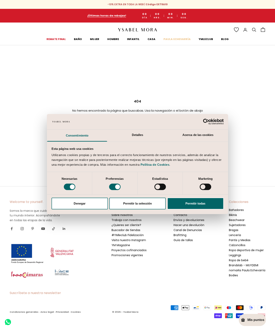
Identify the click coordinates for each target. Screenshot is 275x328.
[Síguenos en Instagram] (22, 229)
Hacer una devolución (189, 225)
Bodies (233, 275)
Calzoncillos (237, 245)
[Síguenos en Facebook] (12, 229)
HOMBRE (113, 39)
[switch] (115, 187)
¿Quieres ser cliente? (126, 225)
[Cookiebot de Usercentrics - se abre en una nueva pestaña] (206, 122)
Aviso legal (47, 312)
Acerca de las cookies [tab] (197, 135)
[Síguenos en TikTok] (54, 229)
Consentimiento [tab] (77, 135)
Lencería (235, 235)
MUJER (94, 39)
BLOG (225, 39)
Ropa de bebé (238, 260)
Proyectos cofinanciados (129, 250)
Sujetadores (237, 225)
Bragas (233, 230)
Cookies (76, 312)
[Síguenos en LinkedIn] (64, 229)
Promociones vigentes (127, 255)
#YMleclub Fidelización (128, 235)
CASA (151, 39)
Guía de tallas (183, 240)
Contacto (180, 215)
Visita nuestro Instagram (129, 240)
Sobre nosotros (122, 215)
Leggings (235, 255)
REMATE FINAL (56, 39)
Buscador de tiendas (126, 230)
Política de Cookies (155, 164)
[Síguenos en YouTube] (43, 229)
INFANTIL (133, 39)
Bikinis (233, 215)
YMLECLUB (206, 39)
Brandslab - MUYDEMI (243, 265)
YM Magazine (121, 245)
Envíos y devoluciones (189, 220)
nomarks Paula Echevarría (247, 270)
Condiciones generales (24, 312)
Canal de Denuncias (188, 230)
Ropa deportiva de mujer (246, 250)
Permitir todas (195, 203)
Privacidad (62, 312)
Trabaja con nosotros (127, 220)
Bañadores (236, 210)
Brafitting (180, 235)
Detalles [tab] (137, 135)
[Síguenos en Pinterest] (33, 229)
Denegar (80, 203)
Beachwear (237, 220)
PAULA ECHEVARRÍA (177, 39)
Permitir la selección (137, 203)
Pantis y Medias (239, 240)
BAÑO (78, 39)
